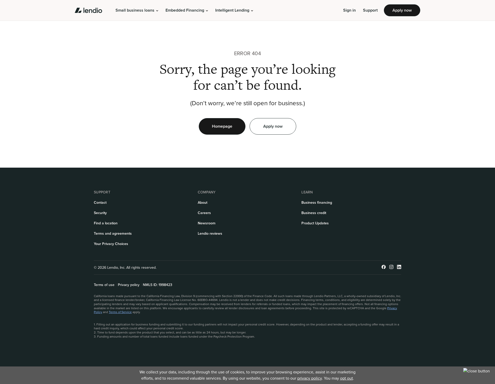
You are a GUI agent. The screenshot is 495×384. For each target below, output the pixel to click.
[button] (136, 10)
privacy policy (309, 378)
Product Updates (315, 223)
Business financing (316, 202)
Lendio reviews (210, 233)
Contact (100, 202)
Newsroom (207, 223)
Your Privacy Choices (111, 244)
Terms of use (104, 285)
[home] (88, 10)
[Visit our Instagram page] (391, 267)
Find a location (106, 223)
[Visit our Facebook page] (384, 267)
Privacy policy (128, 285)
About (202, 202)
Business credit (313, 213)
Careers (204, 213)
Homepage (222, 126)
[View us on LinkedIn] (399, 267)
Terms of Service (120, 312)
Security (100, 213)
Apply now (402, 10)
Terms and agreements (113, 233)
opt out (346, 378)
